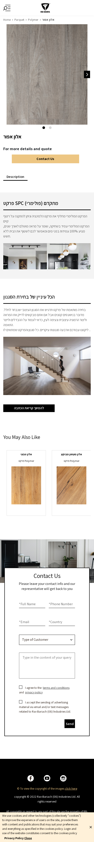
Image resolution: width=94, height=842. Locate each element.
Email (24, 622)
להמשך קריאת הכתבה (29, 408)
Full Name (27, 604)
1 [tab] (44, 128)
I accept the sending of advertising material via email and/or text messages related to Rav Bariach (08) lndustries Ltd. (45, 706)
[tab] (15, 176)
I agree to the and (44, 690)
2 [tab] (50, 128)
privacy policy (34, 692)
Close (28, 838)
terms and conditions (56, 688)
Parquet (19, 20)
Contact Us (45, 158)
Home (7, 20)
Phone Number (61, 604)
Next (87, 74)
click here (71, 788)
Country (55, 622)
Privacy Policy (14, 838)
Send (70, 724)
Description (15, 176)
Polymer (33, 20)
